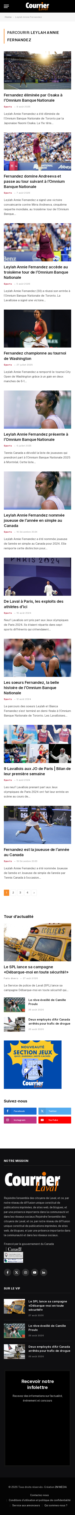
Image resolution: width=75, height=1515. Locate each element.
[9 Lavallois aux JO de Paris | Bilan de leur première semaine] (37, 744)
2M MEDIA (61, 1487)
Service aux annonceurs (26, 1505)
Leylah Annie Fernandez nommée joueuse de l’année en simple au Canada (34, 520)
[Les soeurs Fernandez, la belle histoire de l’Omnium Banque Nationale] (37, 658)
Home (8, 17)
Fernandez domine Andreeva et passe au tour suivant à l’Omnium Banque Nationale (34, 181)
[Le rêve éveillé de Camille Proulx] (14, 1004)
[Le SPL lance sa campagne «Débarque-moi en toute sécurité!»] (37, 942)
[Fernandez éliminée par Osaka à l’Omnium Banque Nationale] (37, 70)
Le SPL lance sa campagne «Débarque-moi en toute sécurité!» (47, 1306)
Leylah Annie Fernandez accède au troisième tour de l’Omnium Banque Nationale (36, 272)
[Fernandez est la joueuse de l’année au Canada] (37, 825)
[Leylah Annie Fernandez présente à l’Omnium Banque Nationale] (37, 410)
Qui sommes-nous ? (55, 1505)
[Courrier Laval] (37, 6)
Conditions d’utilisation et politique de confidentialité (40, 1500)
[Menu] (6, 6)
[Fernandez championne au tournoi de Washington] (37, 329)
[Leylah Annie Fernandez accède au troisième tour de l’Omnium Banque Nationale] (37, 242)
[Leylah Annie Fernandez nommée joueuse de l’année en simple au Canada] (37, 490)
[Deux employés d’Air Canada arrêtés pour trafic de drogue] (14, 1024)
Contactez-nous (39, 1495)
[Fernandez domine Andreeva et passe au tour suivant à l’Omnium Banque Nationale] (37, 151)
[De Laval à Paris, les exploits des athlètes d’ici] (37, 577)
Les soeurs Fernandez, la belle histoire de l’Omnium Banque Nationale (31, 687)
